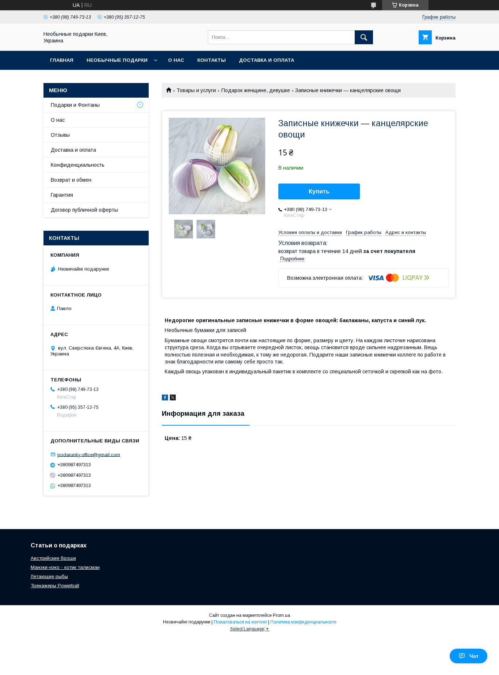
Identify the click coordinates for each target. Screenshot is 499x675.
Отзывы (60, 135)
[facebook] (165, 398)
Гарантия (62, 195)
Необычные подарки (117, 60)
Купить (319, 191)
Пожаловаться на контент (240, 622)
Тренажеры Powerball (55, 585)
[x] (173, 398)
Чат (474, 656)
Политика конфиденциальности (303, 622)
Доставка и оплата (266, 60)
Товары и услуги (196, 90)
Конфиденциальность (77, 165)
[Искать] (364, 37)
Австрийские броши (53, 558)
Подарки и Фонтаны (75, 105)
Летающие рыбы (49, 576)
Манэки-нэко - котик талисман (65, 567)
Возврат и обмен (71, 180)
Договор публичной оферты (84, 210)
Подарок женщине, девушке (255, 90)
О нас (176, 60)
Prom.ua (281, 615)
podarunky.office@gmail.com (88, 454)
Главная (61, 60)
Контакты (211, 60)
